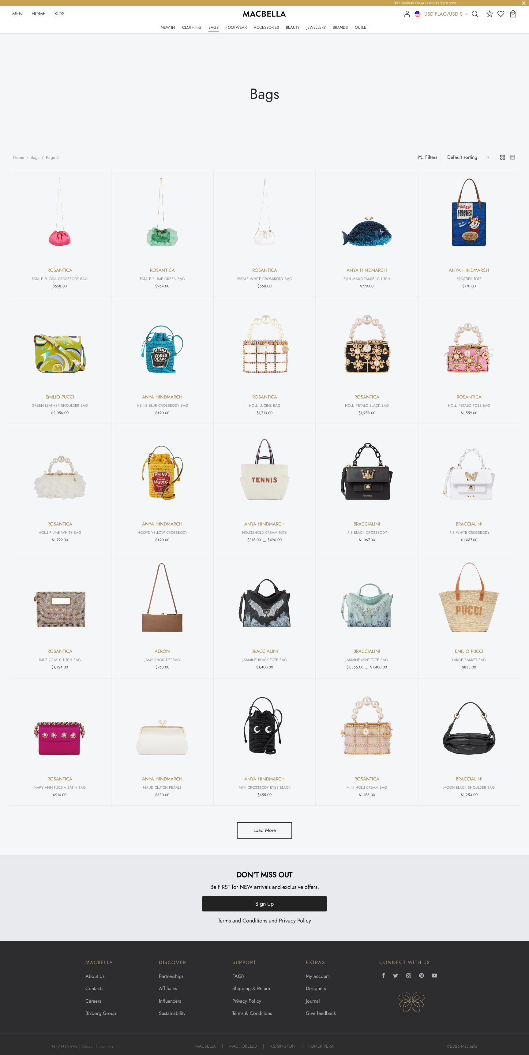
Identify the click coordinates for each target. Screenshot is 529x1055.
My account (318, 976)
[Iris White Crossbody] (469, 470)
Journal (313, 1000)
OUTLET (361, 27)
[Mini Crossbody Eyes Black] (264, 725)
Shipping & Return (251, 988)
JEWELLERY (316, 27)
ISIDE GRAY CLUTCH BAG (60, 660)
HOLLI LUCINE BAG (264, 405)
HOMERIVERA (321, 1046)
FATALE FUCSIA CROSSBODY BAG (60, 278)
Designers (316, 988)
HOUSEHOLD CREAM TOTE (264, 532)
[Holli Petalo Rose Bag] (469, 343)
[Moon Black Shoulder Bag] (469, 725)
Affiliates (168, 988)
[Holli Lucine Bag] (264, 343)
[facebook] (383, 976)
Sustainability (172, 1013)
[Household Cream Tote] (264, 470)
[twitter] (396, 976)
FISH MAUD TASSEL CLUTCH (366, 278)
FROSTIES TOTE (469, 278)
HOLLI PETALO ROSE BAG (469, 405)
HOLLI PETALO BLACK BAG (367, 405)
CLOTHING (191, 27)
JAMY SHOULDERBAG (162, 660)
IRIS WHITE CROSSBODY (469, 532)
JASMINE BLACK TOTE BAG (264, 660)
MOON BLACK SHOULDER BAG (469, 787)
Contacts (94, 988)
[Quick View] (95, 180)
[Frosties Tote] (469, 216)
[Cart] (513, 13)
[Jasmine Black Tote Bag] (264, 597)
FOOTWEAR (236, 27)
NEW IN (168, 27)
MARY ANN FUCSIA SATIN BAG (60, 787)
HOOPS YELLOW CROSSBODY (162, 532)
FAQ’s (238, 976)
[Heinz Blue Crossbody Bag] (162, 343)
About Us (94, 976)
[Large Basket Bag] (469, 597)
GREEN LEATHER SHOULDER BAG (60, 405)
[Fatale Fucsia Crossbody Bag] (59, 216)
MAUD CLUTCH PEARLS (162, 787)
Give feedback (321, 1013)
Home (18, 157)
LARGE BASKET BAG (469, 660)
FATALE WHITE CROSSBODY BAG (264, 278)
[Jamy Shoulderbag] (162, 597)
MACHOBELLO (243, 1046)
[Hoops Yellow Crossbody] (162, 470)
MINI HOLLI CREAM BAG (367, 787)
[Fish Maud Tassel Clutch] (367, 216)
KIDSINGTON (282, 1046)
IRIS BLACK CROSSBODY (367, 532)
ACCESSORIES (266, 27)
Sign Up (264, 904)
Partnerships (171, 976)
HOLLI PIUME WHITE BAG (60, 532)
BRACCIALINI (367, 524)
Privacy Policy (295, 921)
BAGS (213, 27)
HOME (39, 13)
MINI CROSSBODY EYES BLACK (264, 787)
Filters (431, 157)
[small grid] (512, 157)
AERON (162, 651)
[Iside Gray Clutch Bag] (59, 597)
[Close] (523, 3)
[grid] (502, 157)
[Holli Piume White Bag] (59, 470)
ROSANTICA (59, 270)
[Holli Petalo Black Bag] (367, 343)
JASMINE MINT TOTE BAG (367, 660)
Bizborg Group (100, 1013)
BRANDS (340, 27)
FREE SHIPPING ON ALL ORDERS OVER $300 (264, 3)
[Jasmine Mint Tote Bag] (367, 597)
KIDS (59, 13)
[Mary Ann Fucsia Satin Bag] (59, 725)
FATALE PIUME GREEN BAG (162, 278)
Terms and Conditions (242, 921)
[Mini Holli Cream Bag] (367, 725)
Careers (93, 1000)
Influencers (170, 1000)
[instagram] (408, 976)
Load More (264, 830)
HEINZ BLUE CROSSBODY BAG (162, 405)
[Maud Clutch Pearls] (162, 725)
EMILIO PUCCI (60, 397)
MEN (17, 13)
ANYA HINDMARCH (367, 270)
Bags (35, 157)
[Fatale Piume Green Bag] (162, 216)
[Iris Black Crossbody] (367, 470)
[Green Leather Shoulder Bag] (59, 343)
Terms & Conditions (252, 1013)
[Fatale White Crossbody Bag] (264, 216)
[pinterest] (421, 976)
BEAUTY (292, 27)
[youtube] (434, 976)
